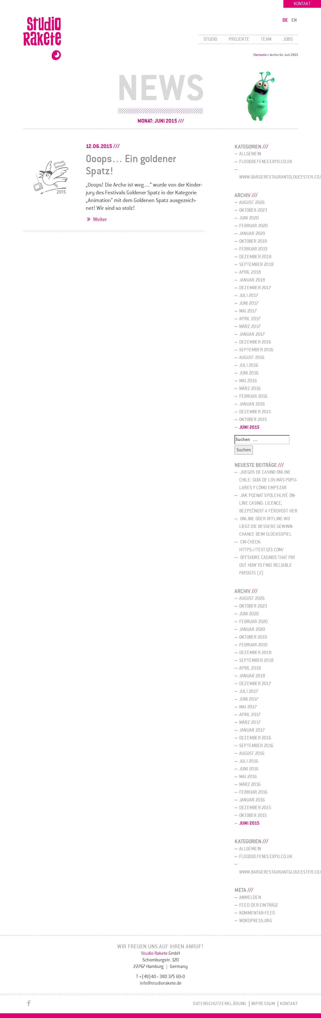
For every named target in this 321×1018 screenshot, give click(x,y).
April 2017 (250, 319)
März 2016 (250, 388)
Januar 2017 (252, 334)
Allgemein (250, 154)
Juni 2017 (248, 303)
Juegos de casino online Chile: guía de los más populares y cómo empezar (268, 480)
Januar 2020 (252, 233)
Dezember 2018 (255, 257)
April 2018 (250, 272)
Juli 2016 (248, 365)
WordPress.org (255, 921)
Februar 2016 (253, 396)
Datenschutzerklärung (219, 1003)
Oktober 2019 (253, 241)
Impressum (263, 1003)
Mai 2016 (248, 381)
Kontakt (302, 4)
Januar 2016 (252, 404)
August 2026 (252, 202)
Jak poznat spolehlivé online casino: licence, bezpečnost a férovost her (268, 503)
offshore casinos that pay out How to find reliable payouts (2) (267, 565)
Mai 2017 (248, 311)
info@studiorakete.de (160, 983)
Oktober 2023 (253, 210)
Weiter (100, 219)
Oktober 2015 (253, 419)
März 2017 (250, 326)
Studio (210, 39)
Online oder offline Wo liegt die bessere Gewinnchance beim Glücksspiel (266, 526)
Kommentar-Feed (257, 913)
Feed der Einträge (258, 905)
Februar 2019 (253, 249)
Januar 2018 (252, 280)
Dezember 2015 (255, 412)
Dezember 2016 (255, 342)
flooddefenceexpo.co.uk (265, 161)
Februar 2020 (253, 226)
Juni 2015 (249, 427)
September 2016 (256, 350)
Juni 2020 (249, 218)
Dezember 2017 (255, 288)
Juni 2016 (248, 373)
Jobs (288, 39)
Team (266, 39)
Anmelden (250, 897)
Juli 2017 (248, 295)
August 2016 (251, 357)
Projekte (239, 39)
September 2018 (256, 264)
